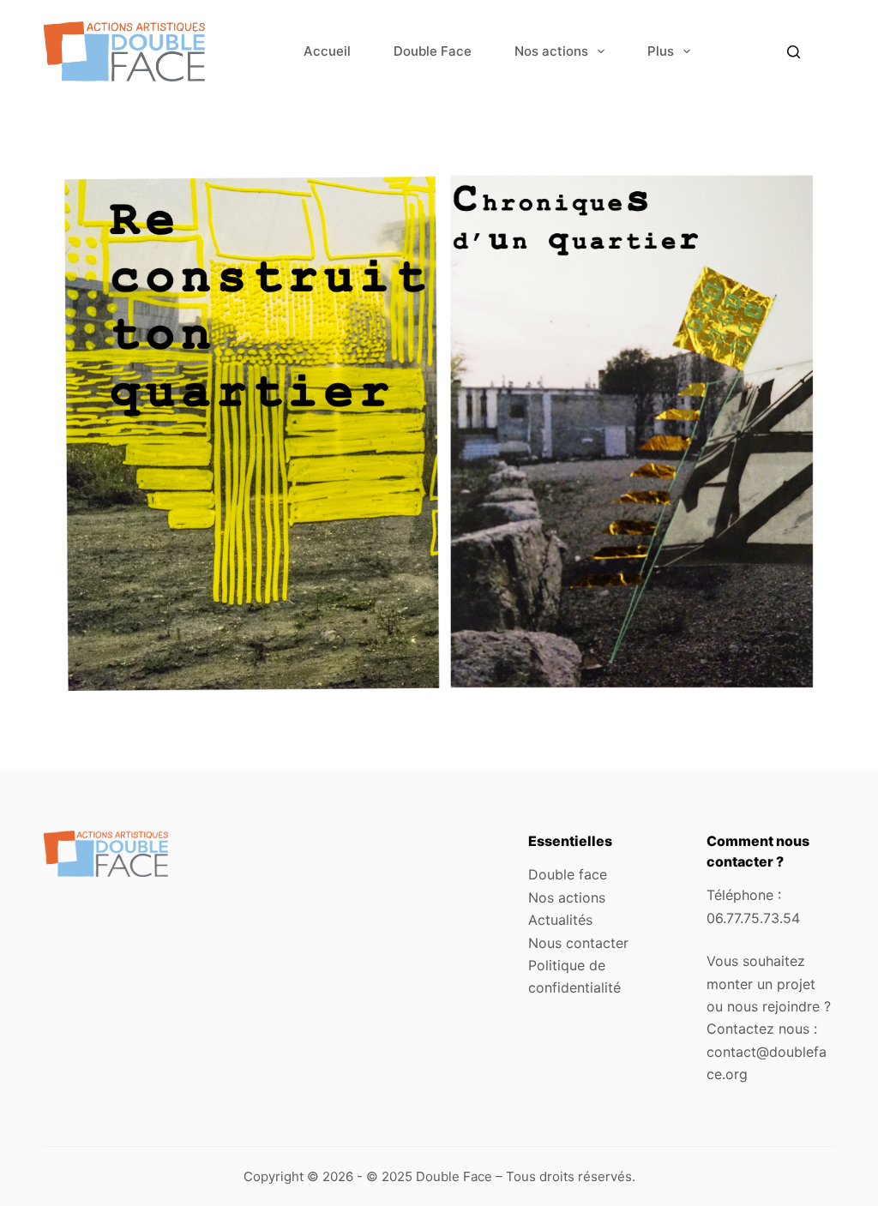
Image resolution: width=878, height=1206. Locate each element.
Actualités (560, 919)
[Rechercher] (793, 51)
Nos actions (551, 51)
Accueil (327, 51)
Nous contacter (578, 942)
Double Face (433, 51)
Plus (660, 51)
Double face (567, 874)
